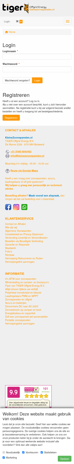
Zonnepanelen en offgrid (18, 299)
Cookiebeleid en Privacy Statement (24, 234)
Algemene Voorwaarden (18, 230)
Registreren (11, 117)
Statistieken (50, 452)
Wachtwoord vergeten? (17, 80)
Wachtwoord (10, 64)
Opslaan (64, 458)
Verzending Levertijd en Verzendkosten (26, 237)
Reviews (9, 255)
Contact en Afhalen (15, 224)
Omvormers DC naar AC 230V (21, 306)
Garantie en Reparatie (17, 244)
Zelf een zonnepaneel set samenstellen (26, 316)
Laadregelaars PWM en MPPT (21, 296)
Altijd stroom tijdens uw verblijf (21, 289)
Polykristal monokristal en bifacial (23, 292)
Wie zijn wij (11, 227)
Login (7, 21)
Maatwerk (10, 248)
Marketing (11, 457)
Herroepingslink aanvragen (20, 261)
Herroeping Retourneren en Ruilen (24, 258)
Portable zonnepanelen (17, 320)
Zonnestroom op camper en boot (23, 309)
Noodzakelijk (13, 452)
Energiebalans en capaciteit (20, 313)
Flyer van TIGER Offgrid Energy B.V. (25, 285)
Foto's (8, 251)
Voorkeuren (32, 452)
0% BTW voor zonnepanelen (20, 278)
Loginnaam (9, 51)
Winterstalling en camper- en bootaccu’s (27, 282)
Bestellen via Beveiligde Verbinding (24, 241)
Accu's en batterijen (16, 303)
